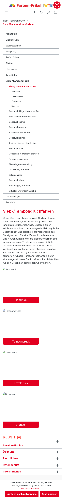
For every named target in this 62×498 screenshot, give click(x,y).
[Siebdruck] (21, 269)
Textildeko (11, 75)
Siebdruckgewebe (18, 127)
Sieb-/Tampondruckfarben (22, 86)
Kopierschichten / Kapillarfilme (23, 143)
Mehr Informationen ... (31, 488)
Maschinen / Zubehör (19, 169)
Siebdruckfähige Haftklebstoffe (24, 111)
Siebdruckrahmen (17, 138)
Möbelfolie (11, 33)
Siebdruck (16, 91)
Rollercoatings (15, 175)
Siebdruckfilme (16, 148)
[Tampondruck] (21, 311)
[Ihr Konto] (48, 12)
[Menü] (6, 12)
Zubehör (10, 202)
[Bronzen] (21, 394)
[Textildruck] (21, 352)
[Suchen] (34, 12)
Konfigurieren (49, 494)
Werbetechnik (13, 45)
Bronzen (15, 106)
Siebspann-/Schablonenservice (24, 153)
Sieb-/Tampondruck (17, 80)
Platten (9, 63)
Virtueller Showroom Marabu (22, 191)
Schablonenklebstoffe (19, 132)
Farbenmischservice (18, 159)
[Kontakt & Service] (57, 5)
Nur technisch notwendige (21, 494)
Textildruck (16, 101)
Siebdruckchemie (17, 122)
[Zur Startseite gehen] (31, 5)
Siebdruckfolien (16, 180)
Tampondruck (17, 96)
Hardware (11, 69)
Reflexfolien (12, 57)
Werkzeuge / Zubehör (19, 185)
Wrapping (11, 51)
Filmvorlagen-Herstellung (20, 164)
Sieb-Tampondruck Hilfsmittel (22, 116)
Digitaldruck (12, 39)
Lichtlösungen (13, 196)
